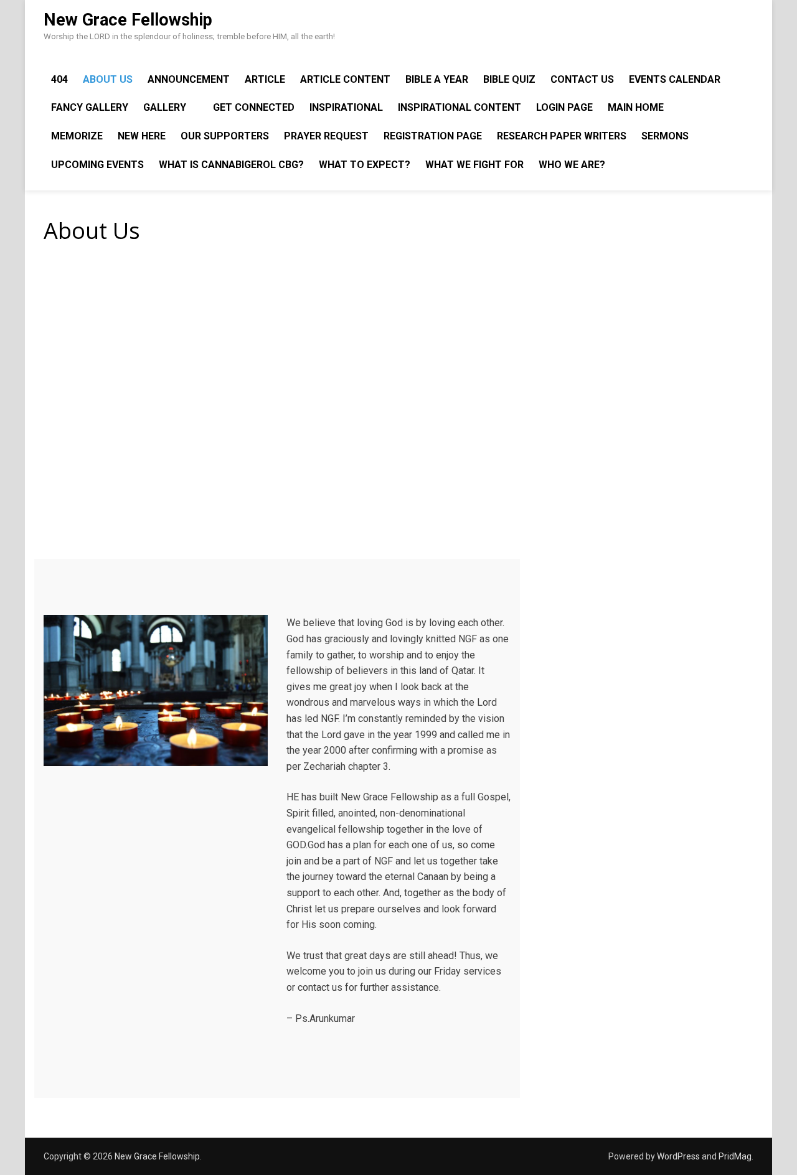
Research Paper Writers (561, 136)
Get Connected (254, 107)
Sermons (665, 136)
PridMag (735, 1156)
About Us (108, 79)
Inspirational (346, 107)
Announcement (189, 79)
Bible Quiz (509, 79)
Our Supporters (225, 136)
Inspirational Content (459, 107)
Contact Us (582, 79)
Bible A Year (436, 79)
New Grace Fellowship (128, 20)
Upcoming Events (97, 165)
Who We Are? (572, 165)
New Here (142, 136)
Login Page (564, 107)
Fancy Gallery (89, 107)
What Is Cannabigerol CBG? (231, 165)
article (265, 79)
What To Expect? (364, 165)
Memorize (77, 136)
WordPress (678, 1156)
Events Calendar (674, 79)
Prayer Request (326, 136)
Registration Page (433, 136)
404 (59, 79)
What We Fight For (474, 165)
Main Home (636, 107)
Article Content (345, 79)
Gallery (164, 107)
